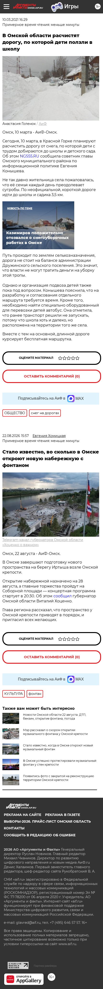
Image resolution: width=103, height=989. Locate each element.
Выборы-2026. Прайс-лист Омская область (47, 821)
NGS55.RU (29, 156)
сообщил (63, 596)
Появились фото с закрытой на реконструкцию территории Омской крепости (58, 778)
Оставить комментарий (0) (52, 376)
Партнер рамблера (45, 965)
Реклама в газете (62, 815)
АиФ (43, 124)
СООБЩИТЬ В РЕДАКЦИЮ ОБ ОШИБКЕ (39, 835)
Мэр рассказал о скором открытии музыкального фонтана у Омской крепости (55, 732)
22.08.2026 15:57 (15, 436)
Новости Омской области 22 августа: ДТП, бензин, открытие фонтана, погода (54, 716)
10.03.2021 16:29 (15, 19)
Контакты (14, 828)
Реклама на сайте (22, 815)
